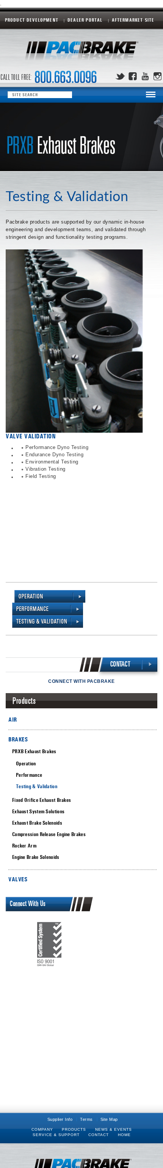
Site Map (109, 1119)
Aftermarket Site (133, 20)
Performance (29, 775)
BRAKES (18, 739)
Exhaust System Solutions (38, 811)
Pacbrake (81, 53)
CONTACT (120, 664)
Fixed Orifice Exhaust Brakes (41, 800)
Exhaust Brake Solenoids (37, 823)
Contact (98, 1135)
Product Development (31, 20)
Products (74, 1129)
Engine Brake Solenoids (36, 857)
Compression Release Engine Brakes (49, 834)
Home (124, 1135)
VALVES (17, 879)
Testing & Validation (36, 786)
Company (42, 1129)
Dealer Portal (84, 20)
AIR (12, 719)
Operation (26, 763)
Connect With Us (28, 904)
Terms (86, 1119)
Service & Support (56, 1135)
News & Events (113, 1129)
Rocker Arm (24, 846)
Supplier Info (60, 1119)
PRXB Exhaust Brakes (34, 751)
